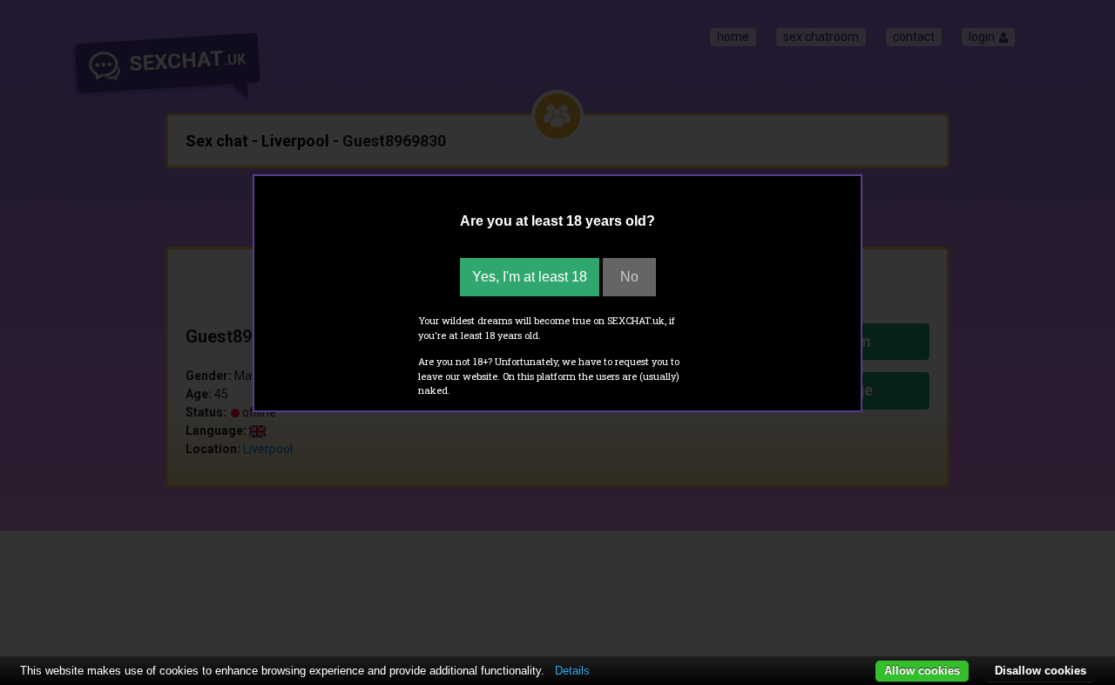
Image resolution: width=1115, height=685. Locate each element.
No (629, 276)
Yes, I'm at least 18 (529, 276)
